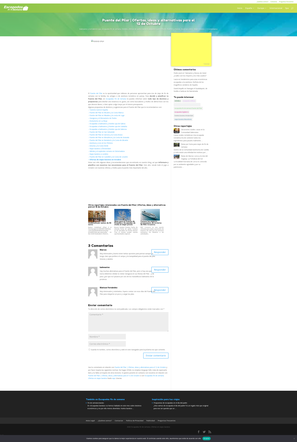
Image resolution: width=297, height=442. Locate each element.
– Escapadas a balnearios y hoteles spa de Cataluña (107, 126)
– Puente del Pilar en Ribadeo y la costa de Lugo (106, 115)
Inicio (239, 8)
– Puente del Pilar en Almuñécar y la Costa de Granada (108, 137)
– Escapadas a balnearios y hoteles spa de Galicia (106, 124)
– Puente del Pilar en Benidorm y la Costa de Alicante (108, 140)
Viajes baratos (199, 29)
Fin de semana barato (95, 403)
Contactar (273, 2)
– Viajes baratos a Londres (98, 154)
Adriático (178, 101)
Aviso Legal (90, 420)
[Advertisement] (128, 186)
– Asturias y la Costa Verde (98, 146)
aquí (113, 378)
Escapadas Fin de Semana (116, 99)
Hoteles (125, 29)
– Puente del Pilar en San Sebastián (101, 132)
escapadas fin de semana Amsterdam (187, 105)
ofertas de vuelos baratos (138, 29)
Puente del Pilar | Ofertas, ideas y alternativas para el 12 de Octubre (140, 367)
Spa (287, 8)
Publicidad (206, 64)
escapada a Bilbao (189, 101)
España (248, 8)
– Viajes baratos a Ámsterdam (99, 148)
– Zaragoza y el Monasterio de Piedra (102, 118)
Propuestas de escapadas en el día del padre (170, 403)
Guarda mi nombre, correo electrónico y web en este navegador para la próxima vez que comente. (128, 349)
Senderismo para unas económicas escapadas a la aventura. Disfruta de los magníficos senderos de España (190, 82)
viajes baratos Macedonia (183, 119)
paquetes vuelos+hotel (157, 29)
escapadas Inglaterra (182, 112)
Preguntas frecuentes (286, 2)
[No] (294, 438)
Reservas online (187, 29)
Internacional (276, 8)
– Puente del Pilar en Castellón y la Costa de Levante (108, 157)
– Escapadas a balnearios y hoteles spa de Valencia (107, 129)
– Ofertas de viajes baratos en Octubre (104, 159)
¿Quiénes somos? (262, 2)
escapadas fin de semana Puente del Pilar (188, 108)
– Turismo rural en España (98, 110)
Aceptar (207, 438)
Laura (176, 79)
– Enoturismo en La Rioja (97, 121)
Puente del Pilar (96, 93)
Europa (260, 8)
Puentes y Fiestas (173, 29)
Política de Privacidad (134, 420)
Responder (160, 252)
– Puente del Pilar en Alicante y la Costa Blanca (105, 112)
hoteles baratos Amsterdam (184, 116)
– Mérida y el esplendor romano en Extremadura (106, 151)
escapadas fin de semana (111, 29)
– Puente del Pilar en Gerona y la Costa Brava (105, 135)
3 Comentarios (212, 29)
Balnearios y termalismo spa (90, 29)
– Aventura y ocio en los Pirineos (100, 143)
